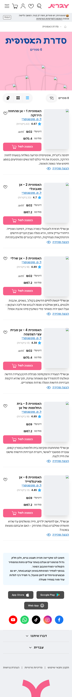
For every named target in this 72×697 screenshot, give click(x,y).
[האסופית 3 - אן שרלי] (49, 87)
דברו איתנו (39, 636)
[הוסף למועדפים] (5, 113)
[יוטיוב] (13, 620)
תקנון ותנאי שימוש (58, 667)
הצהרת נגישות (11, 667)
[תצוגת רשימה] (27, 98)
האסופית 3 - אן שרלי (26, 258)
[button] (7, 6)
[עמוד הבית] (65, 27)
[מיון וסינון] (51, 98)
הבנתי (7, 17)
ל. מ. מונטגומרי (31, 119)
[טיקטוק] (36, 620)
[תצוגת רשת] (18, 98)
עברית (39, 648)
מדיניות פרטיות (33, 667)
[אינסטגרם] (47, 620)
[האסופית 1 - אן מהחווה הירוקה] (36, 79)
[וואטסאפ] (24, 620)
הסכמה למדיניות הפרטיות (49, 19)
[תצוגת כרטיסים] (8, 98)
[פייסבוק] (59, 620)
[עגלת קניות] (15, 6)
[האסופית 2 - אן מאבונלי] (23, 87)
